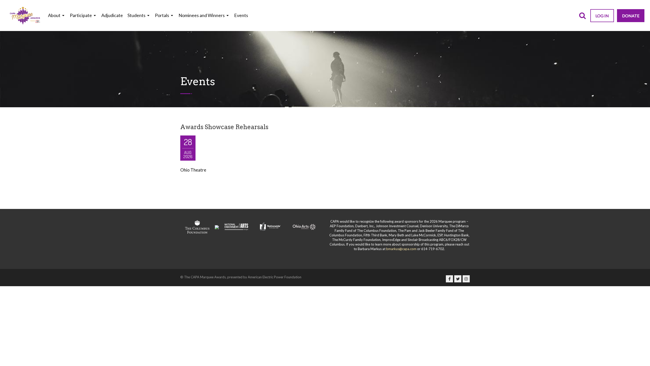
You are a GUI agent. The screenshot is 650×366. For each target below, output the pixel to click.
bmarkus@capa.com (401, 249)
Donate (630, 15)
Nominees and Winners (201, 15)
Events (241, 15)
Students (136, 15)
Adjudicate (112, 15)
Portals (162, 15)
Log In (602, 15)
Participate (81, 15)
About (54, 15)
